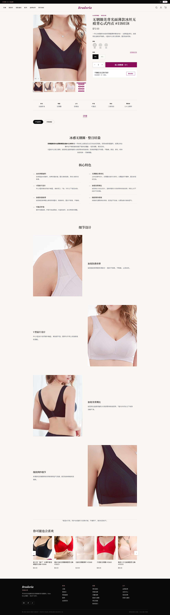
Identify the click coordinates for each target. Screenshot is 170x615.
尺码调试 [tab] (49, 122)
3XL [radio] (95, 57)
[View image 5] (81, 87)
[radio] (95, 45)
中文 (165, 2)
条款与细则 (126, 598)
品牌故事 (33, 7)
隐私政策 (125, 595)
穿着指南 (95, 592)
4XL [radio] (102, 57)
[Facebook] (28, 603)
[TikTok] (32, 603)
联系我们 (95, 604)
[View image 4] (70, 87)
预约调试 (41, 7)
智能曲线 (19, 7)
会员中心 (125, 592)
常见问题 (95, 601)
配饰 (25, 7)
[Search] (156, 7)
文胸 (4, 7)
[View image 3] (60, 87)
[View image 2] (49, 87)
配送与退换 (95, 598)
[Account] (161, 7)
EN (161, 1)
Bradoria (85, 7)
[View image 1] (38, 87)
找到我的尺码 (133, 52)
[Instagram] (24, 603)
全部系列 (65, 601)
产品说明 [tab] (38, 122)
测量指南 (95, 595)
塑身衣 (11, 7)
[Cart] (165, 7)
